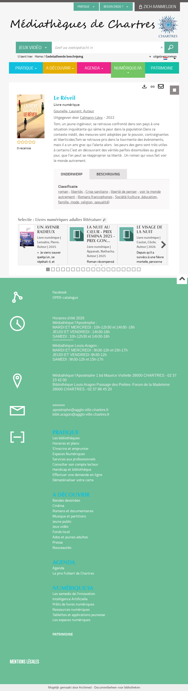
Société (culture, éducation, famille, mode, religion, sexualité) (108, 199)
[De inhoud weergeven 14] (113, 269)
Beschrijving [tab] (108, 174)
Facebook (60, 292)
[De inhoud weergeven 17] (128, 269)
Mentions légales (24, 661)
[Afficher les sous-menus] (94, 6)
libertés (77, 191)
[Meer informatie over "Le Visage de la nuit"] (126, 234)
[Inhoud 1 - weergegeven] (48, 269)
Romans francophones (95, 196)
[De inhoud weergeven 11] (98, 269)
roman (63, 191)
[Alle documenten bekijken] (104, 220)
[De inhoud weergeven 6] (73, 269)
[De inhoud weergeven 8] (83, 269)
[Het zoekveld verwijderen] (162, 47)
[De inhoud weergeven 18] (133, 269)
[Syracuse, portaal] (94, 26)
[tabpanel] (94, 179)
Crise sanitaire (97, 191)
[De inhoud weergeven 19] (139, 269)
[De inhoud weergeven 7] (78, 269)
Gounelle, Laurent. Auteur (74, 110)
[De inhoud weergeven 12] (103, 269)
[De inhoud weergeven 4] (63, 269)
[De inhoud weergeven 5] (68, 269)
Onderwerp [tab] (71, 174)
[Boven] (182, 279)
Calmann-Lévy (91, 117)
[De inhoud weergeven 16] (123, 269)
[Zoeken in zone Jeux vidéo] (171, 47)
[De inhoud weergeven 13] (108, 269)
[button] (30, 116)
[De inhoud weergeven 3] (58, 269)
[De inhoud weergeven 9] (88, 269)
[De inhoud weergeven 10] (93, 269)
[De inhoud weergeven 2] (53, 269)
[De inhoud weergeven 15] (118, 269)
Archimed (85, 687)
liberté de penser (124, 191)
